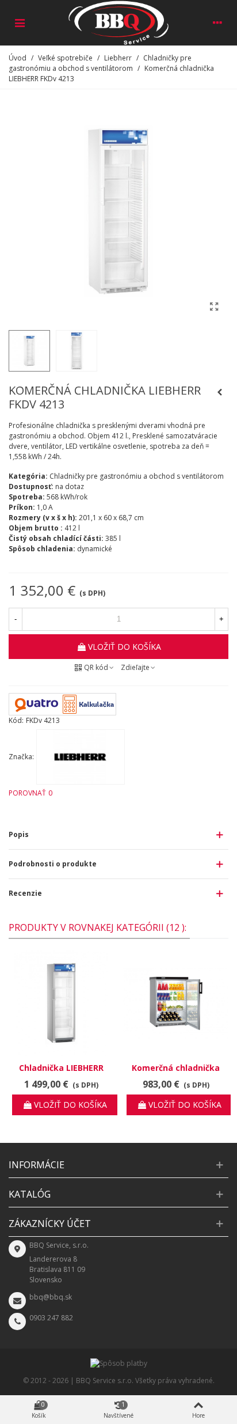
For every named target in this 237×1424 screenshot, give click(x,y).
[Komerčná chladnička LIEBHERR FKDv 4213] (214, 306)
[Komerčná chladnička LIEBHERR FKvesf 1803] (175, 1003)
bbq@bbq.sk (50, 1297)
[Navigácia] (19, 22)
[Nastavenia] (217, 22)
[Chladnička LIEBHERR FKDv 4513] (61, 1003)
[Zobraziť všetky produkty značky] (80, 757)
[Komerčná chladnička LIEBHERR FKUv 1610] (219, 392)
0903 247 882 (51, 1318)
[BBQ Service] (118, 23)
